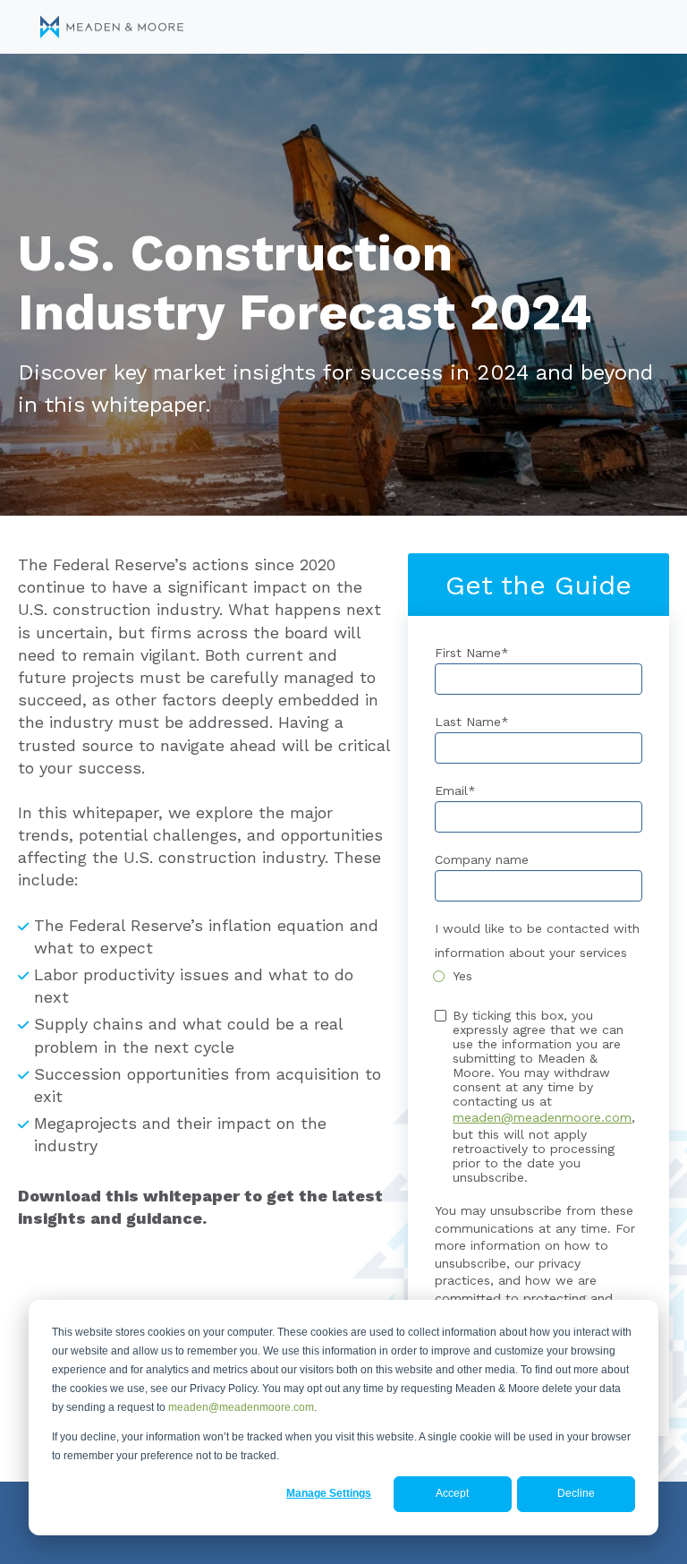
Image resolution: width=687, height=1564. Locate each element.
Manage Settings (328, 1493)
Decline (576, 1493)
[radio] (538, 975)
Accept (452, 1493)
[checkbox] (538, 975)
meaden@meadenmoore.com (241, 1407)
